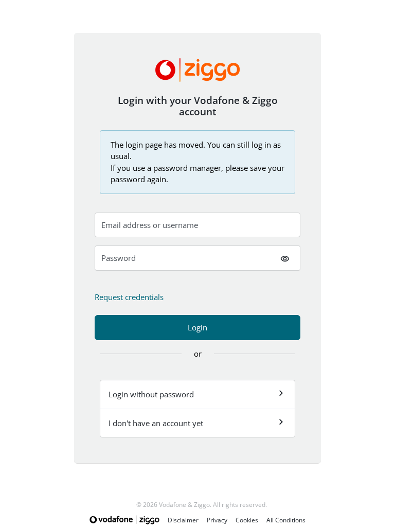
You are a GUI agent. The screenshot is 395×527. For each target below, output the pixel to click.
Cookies (247, 520)
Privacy (217, 520)
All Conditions (286, 520)
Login (197, 327)
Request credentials (129, 297)
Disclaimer (183, 520)
